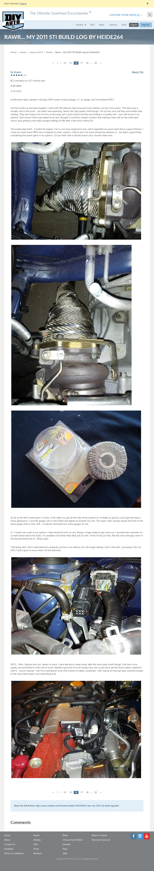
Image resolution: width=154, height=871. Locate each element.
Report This (137, 72)
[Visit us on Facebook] (134, 836)
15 (70, 63)
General (113, 25)
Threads (79, 25)
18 (87, 63)
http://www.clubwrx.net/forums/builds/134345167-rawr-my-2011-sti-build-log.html (77, 806)
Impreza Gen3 (36, 52)
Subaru (23, 52)
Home (14, 52)
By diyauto (16, 72)
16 (76, 63)
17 (82, 63)
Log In (134, 25)
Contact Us (9, 844)
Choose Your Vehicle (124, 15)
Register (146, 25)
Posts (36, 849)
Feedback (8, 849)
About (7, 840)
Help (65, 853)
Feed (124, 25)
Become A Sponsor (101, 840)
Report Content (99, 835)
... (61, 63)
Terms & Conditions (14, 853)
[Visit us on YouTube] (147, 836)
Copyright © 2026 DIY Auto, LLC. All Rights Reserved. (77, 859)
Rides (102, 25)
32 (95, 63)
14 (65, 63)
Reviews (37, 853)
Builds (36, 835)
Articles (37, 840)
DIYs (92, 25)
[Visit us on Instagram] (140, 836)
